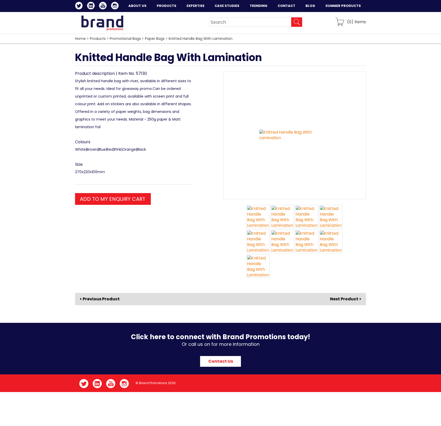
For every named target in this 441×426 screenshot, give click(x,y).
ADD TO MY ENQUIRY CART (112, 199)
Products (166, 5)
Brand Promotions (102, 23)
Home (80, 38)
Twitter (79, 6)
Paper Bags (155, 38)
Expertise (195, 5)
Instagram (115, 6)
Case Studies (227, 5)
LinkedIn (91, 6)
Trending (258, 5)
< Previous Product (100, 299)
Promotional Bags (125, 38)
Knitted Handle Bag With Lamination (200, 38)
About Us (137, 5)
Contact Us (220, 361)
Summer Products (343, 5)
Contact (286, 5)
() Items (356, 21)
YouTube (103, 6)
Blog (310, 5)
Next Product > (345, 299)
